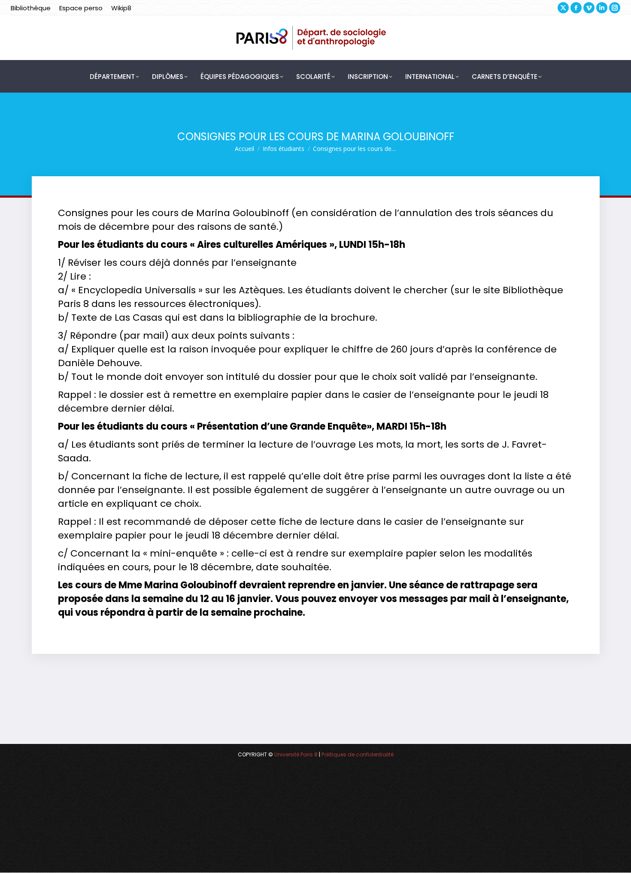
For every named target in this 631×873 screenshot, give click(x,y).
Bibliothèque (31, 7)
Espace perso (81, 7)
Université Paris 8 (296, 754)
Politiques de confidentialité (358, 754)
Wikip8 (121, 7)
